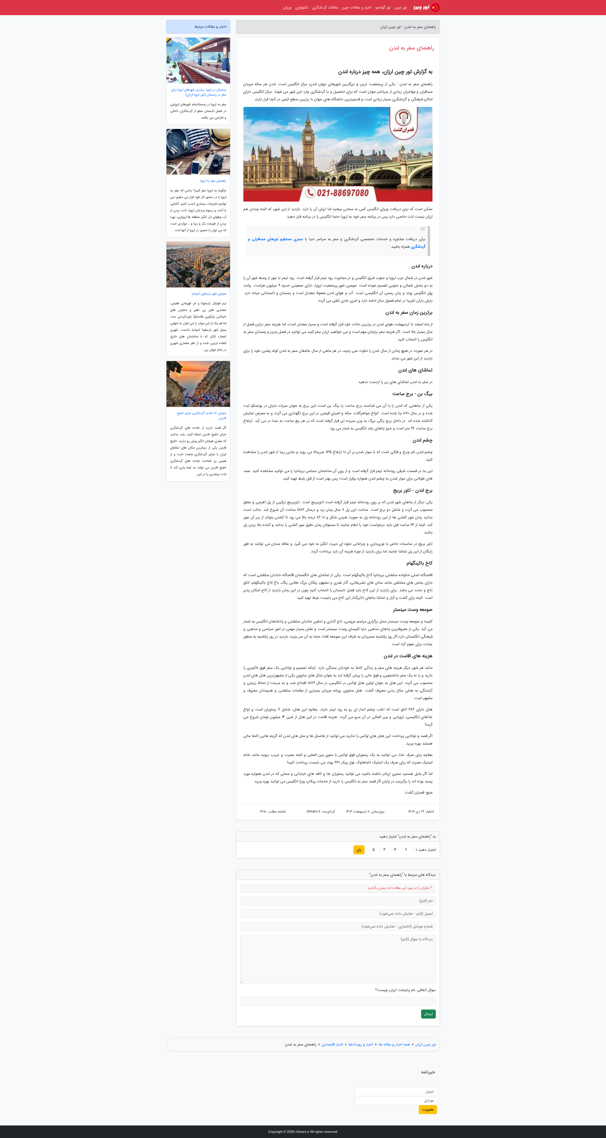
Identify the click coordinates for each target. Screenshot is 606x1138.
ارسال (428, 1014)
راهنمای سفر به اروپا (213, 180)
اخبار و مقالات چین (356, 7)
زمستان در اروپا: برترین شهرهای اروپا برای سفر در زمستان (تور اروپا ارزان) (198, 92)
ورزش (287, 7)
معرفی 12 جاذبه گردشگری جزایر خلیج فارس (201, 416)
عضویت (428, 1109)
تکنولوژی (301, 7)
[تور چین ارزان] (426, 7)
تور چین (400, 7)
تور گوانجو (383, 7)
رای (358, 850)
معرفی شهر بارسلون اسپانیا (209, 293)
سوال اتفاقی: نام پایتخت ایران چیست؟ (405, 990)
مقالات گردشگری (325, 7)
